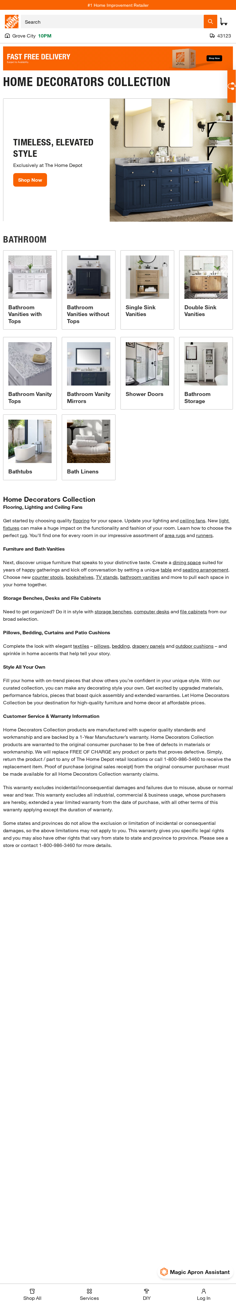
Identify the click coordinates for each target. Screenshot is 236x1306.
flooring (81, 520)
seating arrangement (205, 569)
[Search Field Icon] (210, 21)
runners (204, 535)
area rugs (175, 535)
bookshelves (79, 577)
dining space (187, 562)
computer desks (151, 611)
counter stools (47, 577)
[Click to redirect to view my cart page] (223, 21)
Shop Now (30, 180)
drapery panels (148, 646)
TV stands (107, 577)
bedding (121, 646)
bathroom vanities (140, 577)
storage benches (113, 611)
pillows (101, 646)
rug (23, 535)
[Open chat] (231, 86)
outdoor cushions (194, 646)
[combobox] (112, 21)
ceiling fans (192, 520)
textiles (81, 646)
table (166, 569)
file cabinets (193, 611)
